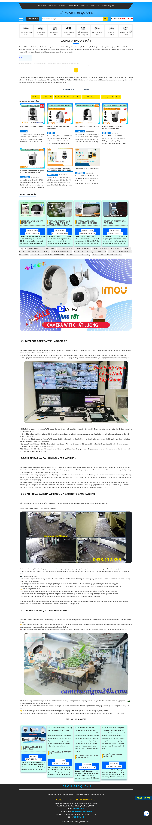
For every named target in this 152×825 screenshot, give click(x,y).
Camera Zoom (95, 6)
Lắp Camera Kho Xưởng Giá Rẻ (60, 753)
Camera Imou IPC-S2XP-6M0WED (87, 127)
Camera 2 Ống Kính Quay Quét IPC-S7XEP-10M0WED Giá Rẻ (32, 171)
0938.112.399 (143, 798)
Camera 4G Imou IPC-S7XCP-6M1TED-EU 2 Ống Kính (113, 127)
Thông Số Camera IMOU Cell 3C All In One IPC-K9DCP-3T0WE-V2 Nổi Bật (59, 222)
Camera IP (62, 6)
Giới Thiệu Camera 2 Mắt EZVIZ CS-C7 (32, 222)
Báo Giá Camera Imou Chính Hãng (78, 255)
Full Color (67, 97)
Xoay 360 (86, 97)
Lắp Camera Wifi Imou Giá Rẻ (29, 101)
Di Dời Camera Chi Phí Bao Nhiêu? (32, 748)
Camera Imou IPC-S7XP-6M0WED (87, 168)
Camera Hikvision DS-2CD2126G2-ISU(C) (41, 248)
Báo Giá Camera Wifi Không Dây (112, 755)
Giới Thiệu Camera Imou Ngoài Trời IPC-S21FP (90, 252)
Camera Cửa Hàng (82, 794)
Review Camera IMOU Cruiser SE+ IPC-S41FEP (87, 222)
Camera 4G (84, 6)
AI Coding (105, 97)
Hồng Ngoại (58, 97)
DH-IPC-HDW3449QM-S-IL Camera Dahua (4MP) (74, 248)
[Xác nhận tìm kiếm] (105, 19)
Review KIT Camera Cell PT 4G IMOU (115, 222)
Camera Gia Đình (68, 794)
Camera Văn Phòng (54, 794)
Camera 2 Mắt (73, 6)
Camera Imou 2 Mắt (76, 40)
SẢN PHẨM (32, 18)
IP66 (111, 97)
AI (73, 97)
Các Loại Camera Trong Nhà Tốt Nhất (87, 757)
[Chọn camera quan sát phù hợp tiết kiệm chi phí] (131, 31)
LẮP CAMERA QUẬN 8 (76, 12)
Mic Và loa (35, 97)
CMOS (78, 97)
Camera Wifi (52, 6)
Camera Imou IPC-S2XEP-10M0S (31, 127)
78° (51, 97)
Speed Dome (95, 97)
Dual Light (45, 97)
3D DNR (117, 97)
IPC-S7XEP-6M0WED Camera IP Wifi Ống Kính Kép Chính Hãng (59, 169)
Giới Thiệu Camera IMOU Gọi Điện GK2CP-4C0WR (47, 255)
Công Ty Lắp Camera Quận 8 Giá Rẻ (76, 822)
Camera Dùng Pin (108, 6)
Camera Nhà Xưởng (97, 794)
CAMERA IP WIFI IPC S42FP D (61, 252)
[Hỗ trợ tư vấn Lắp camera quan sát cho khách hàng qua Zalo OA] (146, 813)
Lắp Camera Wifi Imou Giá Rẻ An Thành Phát (107, 255)
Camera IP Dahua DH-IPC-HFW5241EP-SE (107, 248)
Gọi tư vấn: (122, 18)
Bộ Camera (42, 6)
